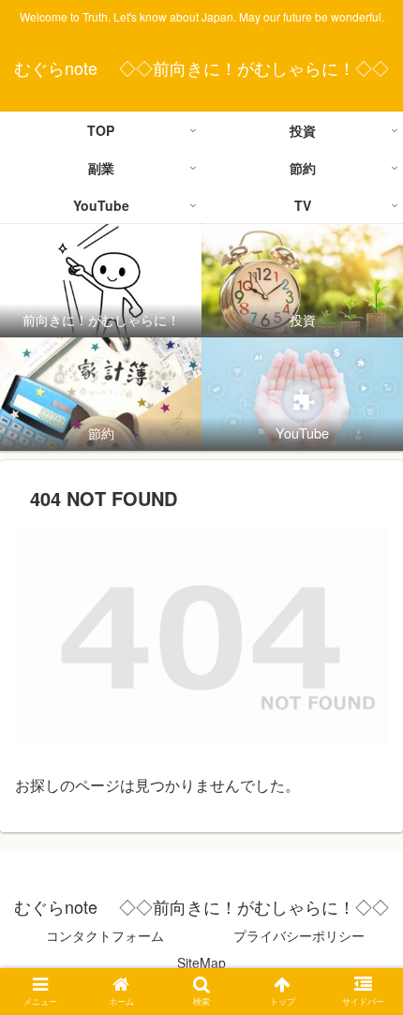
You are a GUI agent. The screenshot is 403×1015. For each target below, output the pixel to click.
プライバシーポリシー (299, 935)
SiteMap (201, 962)
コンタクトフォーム (105, 935)
